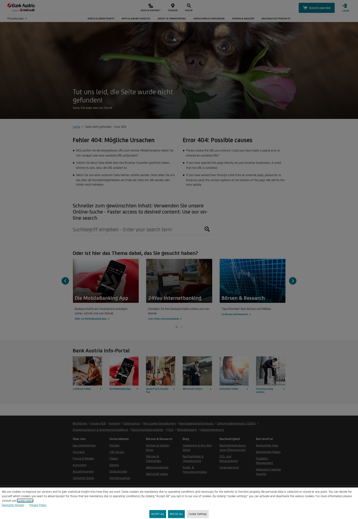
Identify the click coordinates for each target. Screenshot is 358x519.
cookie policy (25, 500)
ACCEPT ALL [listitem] (157, 513)
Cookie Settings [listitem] (198, 513)
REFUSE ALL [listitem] (176, 513)
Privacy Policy (38, 505)
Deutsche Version (13, 505)
